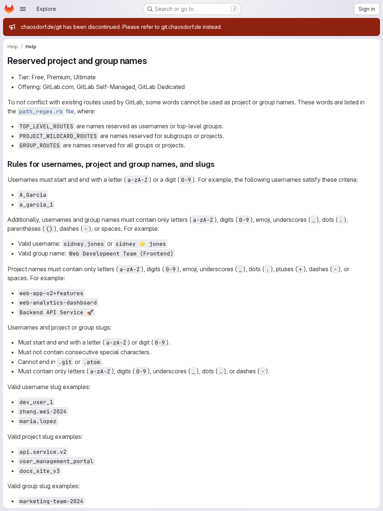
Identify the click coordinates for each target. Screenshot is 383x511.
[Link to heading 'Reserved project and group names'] (151, 60)
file (46, 111)
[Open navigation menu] (23, 9)
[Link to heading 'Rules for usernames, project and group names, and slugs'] (218, 164)
